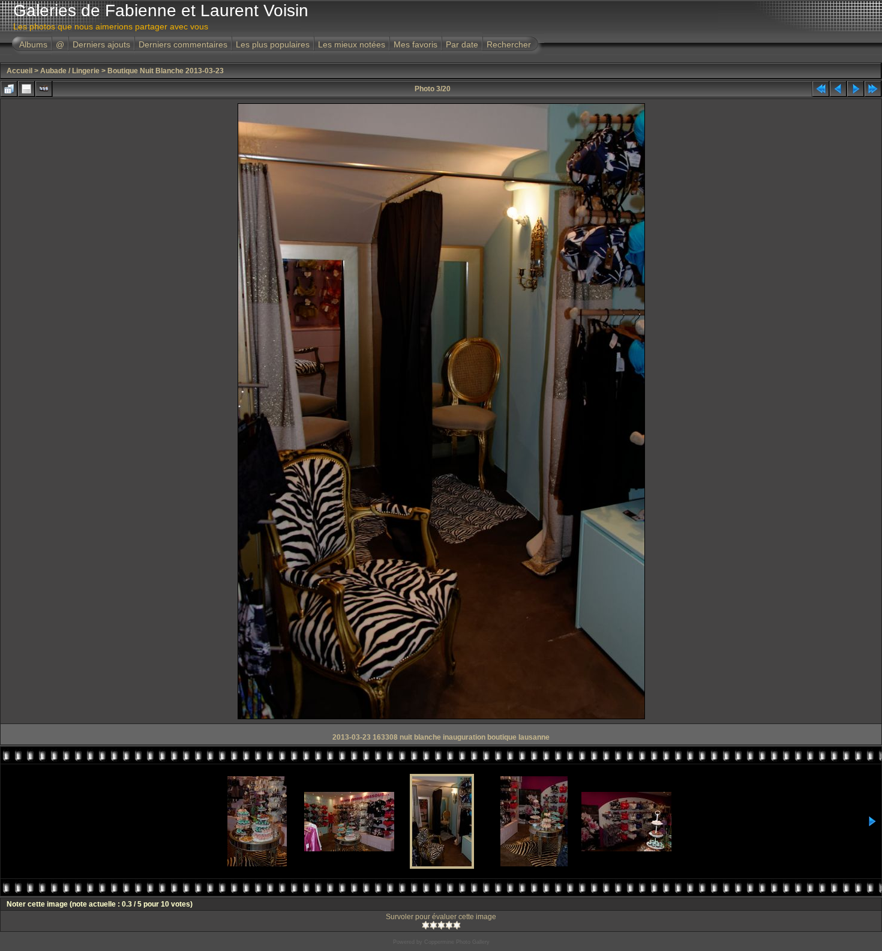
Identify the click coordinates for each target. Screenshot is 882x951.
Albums (33, 44)
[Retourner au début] (820, 89)
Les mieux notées (351, 44)
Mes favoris (415, 44)
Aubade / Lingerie (70, 71)
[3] (441, 925)
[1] (426, 925)
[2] (433, 925)
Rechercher (509, 44)
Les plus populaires (273, 44)
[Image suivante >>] (855, 89)
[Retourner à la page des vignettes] (9, 89)
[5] (457, 925)
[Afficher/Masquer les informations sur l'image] (26, 89)
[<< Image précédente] (838, 89)
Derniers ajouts (101, 44)
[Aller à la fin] (873, 89)
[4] (449, 925)
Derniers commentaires (183, 44)
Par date (462, 44)
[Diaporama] (43, 89)
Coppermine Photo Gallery (457, 942)
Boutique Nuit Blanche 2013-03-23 (165, 71)
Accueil (19, 71)
